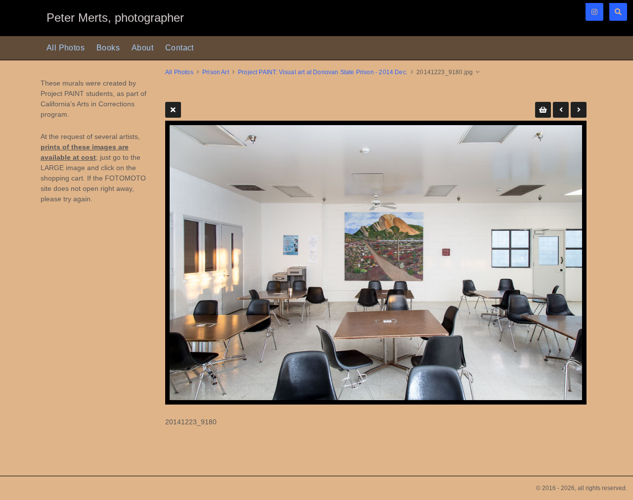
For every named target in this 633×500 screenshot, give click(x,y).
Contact (179, 48)
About (142, 48)
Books (108, 48)
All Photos (65, 48)
